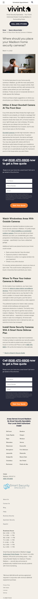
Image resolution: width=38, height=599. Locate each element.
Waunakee (9, 442)
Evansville (23, 446)
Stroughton (9, 449)
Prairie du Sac (24, 464)
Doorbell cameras (8, 133)
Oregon (22, 435)
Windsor (22, 439)
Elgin (7, 439)
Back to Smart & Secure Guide (15, 353)
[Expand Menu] (18, 12)
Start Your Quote (19, 205)
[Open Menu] (4, 2)
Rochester (9, 464)
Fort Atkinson (24, 449)
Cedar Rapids (10, 435)
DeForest (9, 431)
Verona (22, 442)
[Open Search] (32, 2)
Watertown (9, 446)
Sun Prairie (23, 460)
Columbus (9, 460)
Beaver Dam (23, 457)
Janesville (9, 453)
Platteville (23, 453)
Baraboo (22, 431)
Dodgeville (9, 457)
